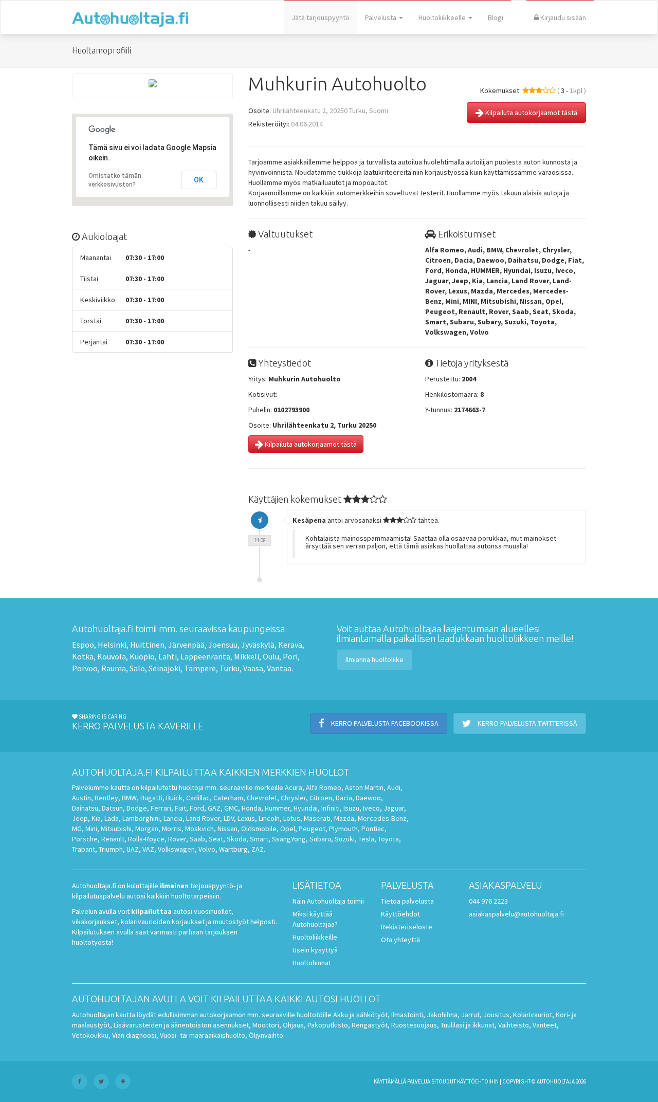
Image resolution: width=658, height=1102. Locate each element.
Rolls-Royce (146, 838)
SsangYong (289, 838)
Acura (293, 787)
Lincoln (269, 818)
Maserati (317, 818)
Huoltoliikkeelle (442, 17)
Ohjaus (293, 1025)
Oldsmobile (259, 828)
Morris (171, 828)
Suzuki (345, 838)
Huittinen (147, 644)
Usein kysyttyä (315, 949)
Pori (290, 656)
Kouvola (111, 656)
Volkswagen (176, 849)
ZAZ (257, 849)
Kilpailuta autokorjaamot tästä (530, 112)
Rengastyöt (370, 1025)
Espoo (83, 644)
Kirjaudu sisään (562, 17)
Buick (174, 797)
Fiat (180, 808)
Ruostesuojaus (414, 1025)
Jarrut (470, 1014)
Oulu (271, 656)
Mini (91, 828)
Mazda (344, 818)
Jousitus (496, 1014)
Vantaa (279, 668)
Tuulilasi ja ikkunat (468, 1025)
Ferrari (161, 808)
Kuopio (142, 656)
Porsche (85, 838)
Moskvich (199, 828)
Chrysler (293, 797)
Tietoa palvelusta (407, 901)
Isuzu (351, 808)
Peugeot (312, 828)
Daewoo (368, 797)
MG (77, 828)
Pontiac (373, 828)
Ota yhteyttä (400, 939)
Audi (393, 787)
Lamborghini (141, 818)
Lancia (172, 818)
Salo (137, 668)
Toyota (388, 838)
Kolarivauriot (532, 1014)
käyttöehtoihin (478, 1081)
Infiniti (330, 808)
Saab (197, 838)
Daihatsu (85, 808)
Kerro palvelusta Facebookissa (384, 723)
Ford (197, 808)
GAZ (214, 808)
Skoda (236, 838)
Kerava (290, 644)
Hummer (277, 808)
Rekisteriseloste (406, 926)
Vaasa (253, 668)
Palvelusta (381, 17)
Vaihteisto (513, 1025)
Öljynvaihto (266, 1035)
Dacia (344, 797)
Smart (259, 838)
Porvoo (85, 668)
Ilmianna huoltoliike (374, 659)
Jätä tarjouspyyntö (320, 17)
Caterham (228, 797)
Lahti (167, 656)
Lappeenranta (205, 656)
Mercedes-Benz (382, 818)
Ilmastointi (407, 1014)
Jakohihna (442, 1014)
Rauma (113, 668)
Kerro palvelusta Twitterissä (526, 723)
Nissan (227, 828)
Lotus (291, 818)
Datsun (112, 808)
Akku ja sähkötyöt (360, 1014)
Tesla (366, 838)
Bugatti (151, 797)
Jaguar (393, 808)
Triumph (111, 849)
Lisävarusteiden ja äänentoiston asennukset (181, 1025)
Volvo (206, 849)
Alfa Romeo (323, 787)
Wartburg (233, 849)
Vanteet (545, 1025)
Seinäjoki (164, 668)
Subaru (320, 838)
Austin (81, 797)
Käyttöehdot (400, 914)
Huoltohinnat (312, 962)
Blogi (495, 17)
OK (199, 180)
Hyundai (306, 808)
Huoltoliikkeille (315, 937)
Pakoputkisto (327, 1025)
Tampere (200, 668)
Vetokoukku (90, 1035)
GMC (231, 808)
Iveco (371, 808)
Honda (251, 808)
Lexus (246, 818)
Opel (287, 828)
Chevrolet (262, 797)
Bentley (106, 797)
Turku (230, 668)
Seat (216, 838)
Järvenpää (186, 644)
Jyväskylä (258, 644)
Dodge (136, 808)
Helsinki (112, 644)
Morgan (146, 828)
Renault (112, 838)
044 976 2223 (488, 901)
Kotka (83, 656)
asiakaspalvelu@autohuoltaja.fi (516, 914)
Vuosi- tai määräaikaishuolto (202, 1035)
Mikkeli (246, 656)
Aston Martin (364, 787)
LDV (229, 818)
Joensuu (222, 644)
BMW (129, 797)
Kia (96, 818)
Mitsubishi (116, 828)
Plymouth (343, 828)
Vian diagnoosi (134, 1035)
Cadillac (198, 797)
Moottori (265, 1025)
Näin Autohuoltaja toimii (328, 901)
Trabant (83, 849)
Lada (111, 818)
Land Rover (203, 818)
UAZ (132, 849)
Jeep (80, 818)
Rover (177, 838)
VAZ (148, 849)
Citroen (320, 797)
